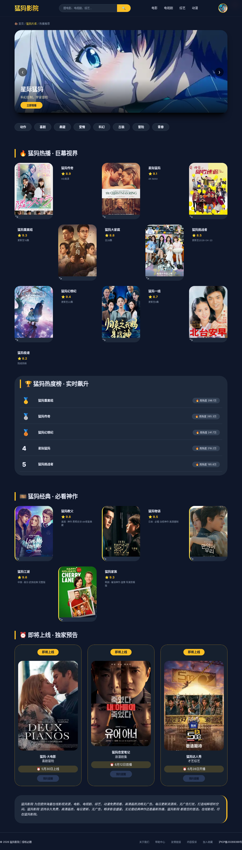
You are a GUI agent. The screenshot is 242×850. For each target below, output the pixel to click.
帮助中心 (160, 841)
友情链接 (176, 841)
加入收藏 (208, 841)
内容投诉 (192, 841)
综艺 (182, 8)
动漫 (195, 8)
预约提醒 (48, 778)
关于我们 (144, 841)
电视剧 (168, 8)
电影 (154, 8)
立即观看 (31, 105)
